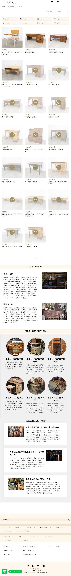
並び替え (49, 11)
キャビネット (60, 19)
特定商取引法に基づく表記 (30, 554)
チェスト (42, 19)
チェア (24, 19)
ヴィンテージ (48, 536)
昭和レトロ (22, 536)
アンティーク (35, 536)
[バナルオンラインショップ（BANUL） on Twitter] (38, 566)
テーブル (25, 23)
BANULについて (7, 550)
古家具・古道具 (12, 6)
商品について (7, 554)
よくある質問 (7, 546)
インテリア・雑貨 (24, 531)
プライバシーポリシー (54, 546)
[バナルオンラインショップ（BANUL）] (27, 566)
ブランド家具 (25, 540)
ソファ (7, 23)
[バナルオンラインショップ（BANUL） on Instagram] (33, 566)
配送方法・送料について (29, 550)
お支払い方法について (29, 546)
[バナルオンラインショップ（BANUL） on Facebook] (44, 566)
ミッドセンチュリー (9, 540)
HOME (3, 6)
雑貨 (58, 23)
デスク (7, 19)
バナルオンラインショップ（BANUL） (34, 572)
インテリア (42, 23)
